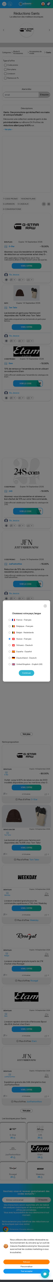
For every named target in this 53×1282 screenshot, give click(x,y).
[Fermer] (45, 606)
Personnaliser (27, 1266)
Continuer (26, 673)
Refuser (26, 1262)
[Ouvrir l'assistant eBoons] (45, 1274)
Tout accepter (27, 1271)
